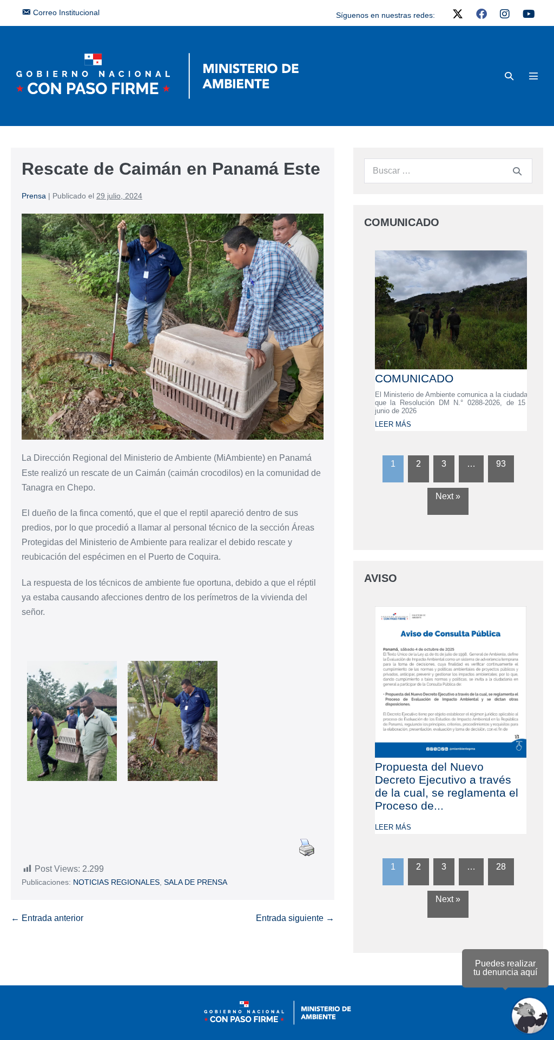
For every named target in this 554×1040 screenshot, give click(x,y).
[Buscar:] (448, 170)
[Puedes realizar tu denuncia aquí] (530, 1016)
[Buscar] (517, 171)
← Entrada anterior (47, 918)
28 (501, 866)
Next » (448, 496)
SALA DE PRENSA (195, 882)
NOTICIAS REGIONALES (116, 882)
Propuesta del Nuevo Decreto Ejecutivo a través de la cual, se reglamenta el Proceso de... (446, 786)
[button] (509, 76)
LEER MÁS (393, 424)
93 (501, 463)
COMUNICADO (414, 378)
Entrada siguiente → (295, 918)
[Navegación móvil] (533, 75)
